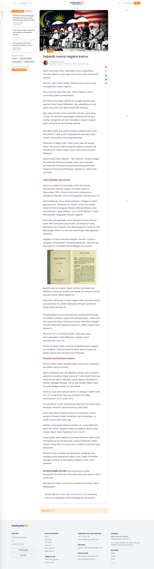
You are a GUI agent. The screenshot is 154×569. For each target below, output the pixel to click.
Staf (13, 541)
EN (20, 3)
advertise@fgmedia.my (86, 559)
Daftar (137, 3)
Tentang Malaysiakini (19, 537)
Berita (113, 553)
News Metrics (49, 551)
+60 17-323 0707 (84, 536)
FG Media (48, 542)
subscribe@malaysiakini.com (88, 539)
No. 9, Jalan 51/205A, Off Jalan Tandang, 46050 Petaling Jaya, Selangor (125, 544)
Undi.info (48, 545)
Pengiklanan (23, 550)
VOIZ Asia (48, 539)
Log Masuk (128, 3)
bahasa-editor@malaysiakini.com (90, 548)
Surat (113, 559)
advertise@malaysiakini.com (88, 556)
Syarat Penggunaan (52, 559)
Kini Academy (50, 548)
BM (24, 3)
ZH (27, 3)
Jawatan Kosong (18, 544)
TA (30, 3)
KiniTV (47, 536)
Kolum (113, 556)
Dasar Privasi (49, 562)
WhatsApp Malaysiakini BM (73, 494)
